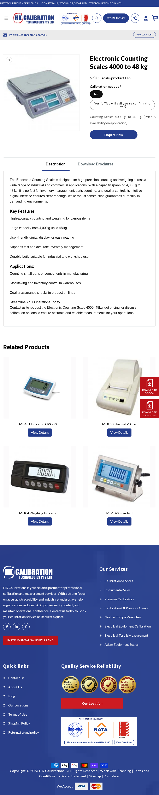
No (96, 94)
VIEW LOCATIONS (144, 35)
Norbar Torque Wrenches (123, 617)
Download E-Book (149, 391)
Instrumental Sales (117, 590)
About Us (15, 687)
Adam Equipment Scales (122, 644)
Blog (11, 696)
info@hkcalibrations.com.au (28, 34)
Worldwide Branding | (117, 771)
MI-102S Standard (119, 513)
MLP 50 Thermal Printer (119, 424)
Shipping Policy (19, 723)
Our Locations (18, 705)
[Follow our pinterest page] (26, 626)
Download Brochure (149, 413)
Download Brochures (95, 164)
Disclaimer (112, 776)
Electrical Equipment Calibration (128, 626)
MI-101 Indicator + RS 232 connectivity (39, 424)
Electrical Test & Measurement (126, 635)
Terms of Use (17, 714)
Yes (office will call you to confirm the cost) (122, 105)
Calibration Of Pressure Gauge (126, 608)
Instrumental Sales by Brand (30, 640)
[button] (6, 18)
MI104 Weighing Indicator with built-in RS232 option (39, 513)
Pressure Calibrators (119, 599)
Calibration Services (119, 581)
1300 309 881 (135, 18)
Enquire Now (113, 135)
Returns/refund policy (23, 732)
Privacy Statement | (73, 776)
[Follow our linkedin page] (16, 626)
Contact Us (16, 678)
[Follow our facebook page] (7, 626)
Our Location (92, 703)
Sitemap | (96, 776)
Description (55, 164)
